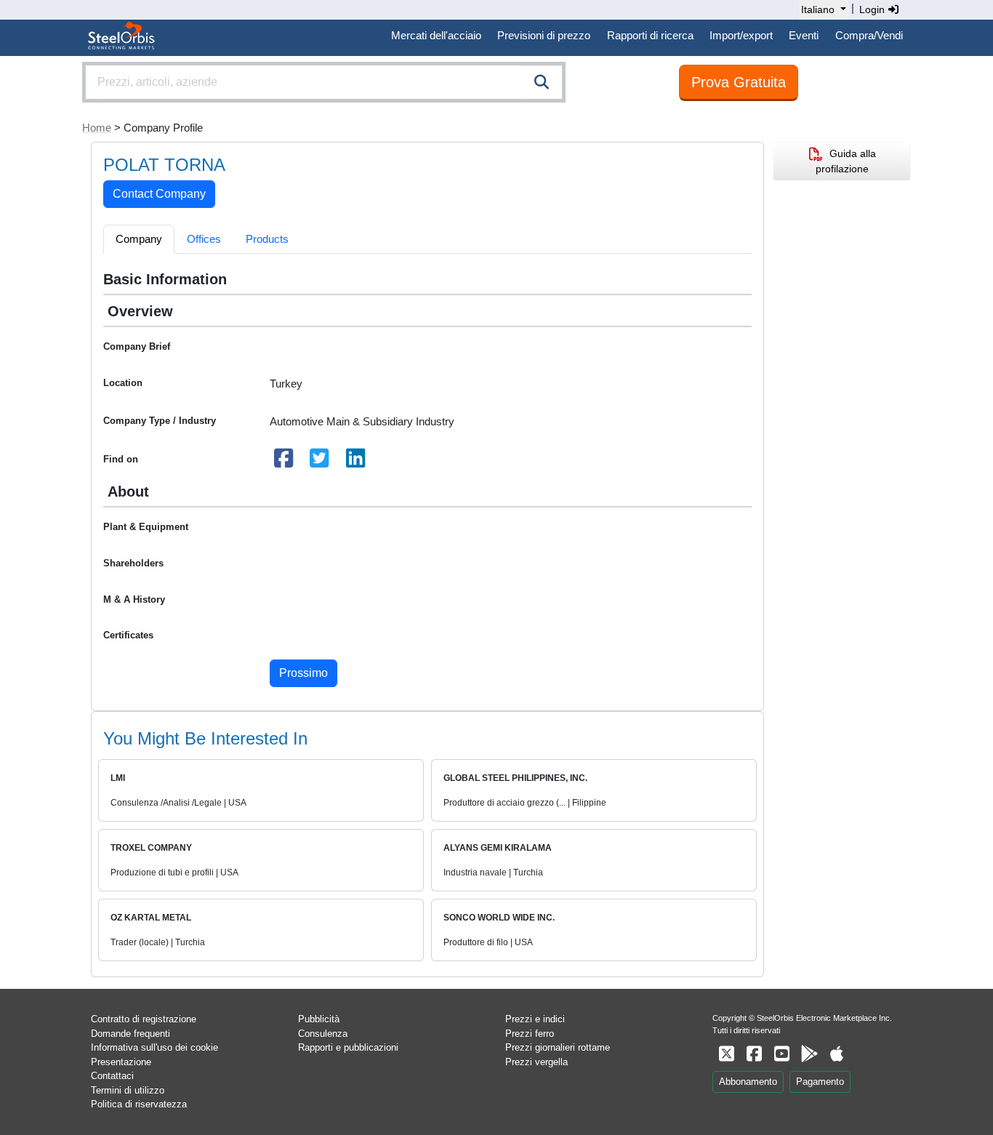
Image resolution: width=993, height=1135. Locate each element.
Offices (204, 239)
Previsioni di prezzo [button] (543, 35)
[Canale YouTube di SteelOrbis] (781, 1054)
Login (873, 9)
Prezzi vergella (536, 1061)
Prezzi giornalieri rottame (557, 1047)
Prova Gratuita (738, 82)
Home (96, 127)
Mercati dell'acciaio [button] (436, 35)
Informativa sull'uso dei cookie (154, 1047)
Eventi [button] (804, 35)
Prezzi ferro (529, 1033)
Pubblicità (318, 1019)
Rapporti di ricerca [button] (650, 35)
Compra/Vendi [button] (869, 35)
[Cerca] (541, 82)
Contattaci (112, 1075)
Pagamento (820, 1081)
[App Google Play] (809, 1054)
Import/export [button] (741, 35)
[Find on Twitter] (320, 462)
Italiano (818, 9)
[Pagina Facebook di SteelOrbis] (754, 1054)
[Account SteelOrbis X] (726, 1054)
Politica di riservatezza (139, 1104)
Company (139, 239)
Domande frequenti (130, 1033)
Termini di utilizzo (127, 1090)
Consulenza (322, 1033)
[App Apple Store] (837, 1054)
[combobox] (324, 82)
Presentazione (121, 1061)
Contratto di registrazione (143, 1019)
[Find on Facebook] (283, 462)
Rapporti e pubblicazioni (348, 1047)
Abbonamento (748, 1081)
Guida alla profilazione (846, 161)
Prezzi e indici (535, 1019)
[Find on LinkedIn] (355, 462)
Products (267, 239)
